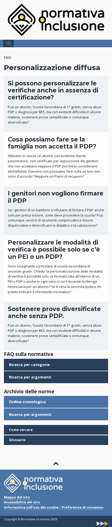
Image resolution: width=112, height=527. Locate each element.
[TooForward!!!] (102, 523)
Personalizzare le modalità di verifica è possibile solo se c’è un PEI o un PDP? (54, 249)
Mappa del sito (17, 497)
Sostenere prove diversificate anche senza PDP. (54, 312)
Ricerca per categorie (29, 364)
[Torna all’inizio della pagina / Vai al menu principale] (56, 463)
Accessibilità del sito (22, 502)
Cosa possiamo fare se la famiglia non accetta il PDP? (52, 143)
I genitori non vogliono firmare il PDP (55, 197)
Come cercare (21, 429)
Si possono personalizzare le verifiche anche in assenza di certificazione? (53, 90)
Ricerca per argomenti (30, 377)
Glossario (17, 439)
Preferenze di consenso (82, 507)
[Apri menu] (8, 43)
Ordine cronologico (27, 401)
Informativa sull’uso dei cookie (31, 507)
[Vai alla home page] (56, 19)
